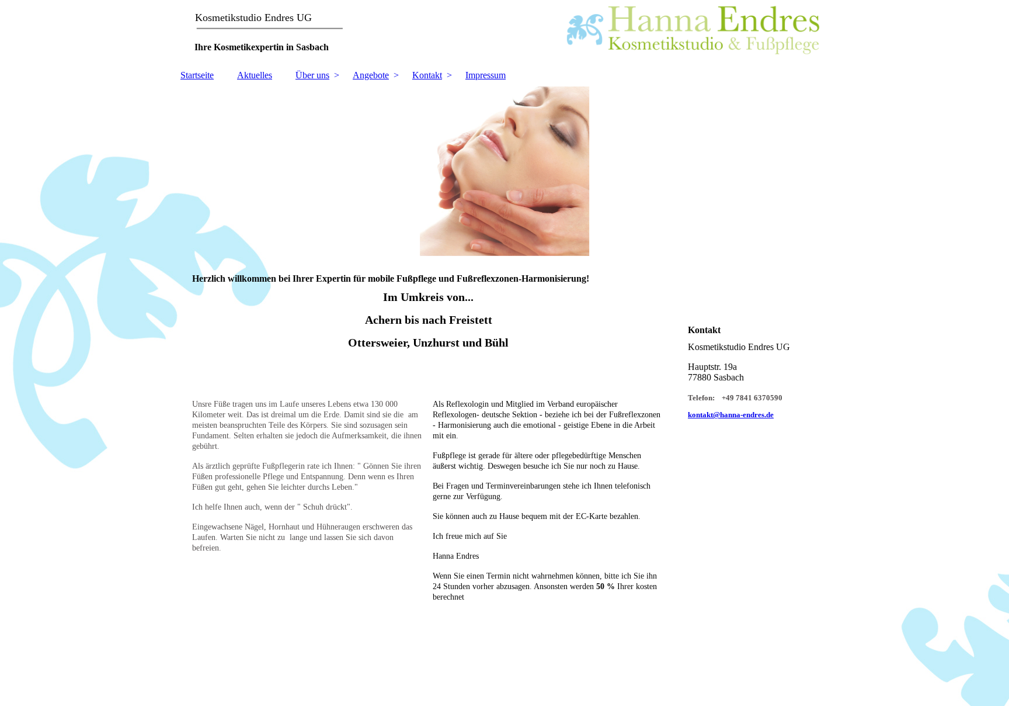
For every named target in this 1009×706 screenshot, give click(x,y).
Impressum (485, 75)
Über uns (312, 75)
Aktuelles (254, 75)
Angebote (371, 75)
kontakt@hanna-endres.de (731, 414)
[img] (504, 32)
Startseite (197, 75)
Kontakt (427, 75)
